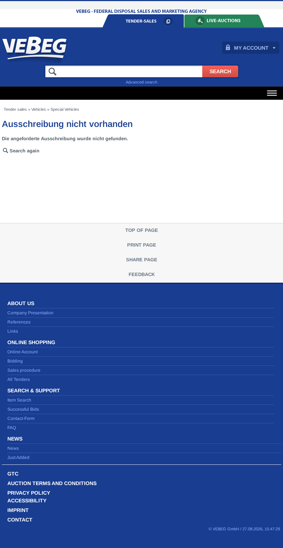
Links (12, 331)
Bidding (15, 361)
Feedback (142, 274)
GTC (12, 474)
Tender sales (15, 109)
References (19, 322)
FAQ (11, 427)
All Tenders (18, 379)
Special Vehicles (64, 109)
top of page (141, 230)
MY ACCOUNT (251, 48)
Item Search (19, 400)
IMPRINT (18, 510)
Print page (141, 245)
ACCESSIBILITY (26, 500)
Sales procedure (24, 370)
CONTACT (19, 520)
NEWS (14, 439)
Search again (24, 150)
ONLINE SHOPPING (31, 342)
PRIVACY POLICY (28, 493)
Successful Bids (23, 409)
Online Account (22, 351)
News (13, 448)
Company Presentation (30, 312)
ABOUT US (20, 303)
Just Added (18, 457)
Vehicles (38, 109)
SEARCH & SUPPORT (33, 390)
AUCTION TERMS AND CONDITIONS (52, 483)
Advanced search (141, 82)
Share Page (141, 259)
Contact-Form (21, 418)
